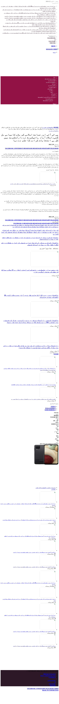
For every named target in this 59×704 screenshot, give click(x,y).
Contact (52, 677)
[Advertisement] (29, 65)
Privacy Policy (49, 674)
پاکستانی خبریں (51, 82)
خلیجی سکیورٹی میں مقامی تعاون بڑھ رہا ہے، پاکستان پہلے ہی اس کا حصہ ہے (33, 399)
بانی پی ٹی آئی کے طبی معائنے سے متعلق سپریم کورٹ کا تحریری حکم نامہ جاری (33, 183)
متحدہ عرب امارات (50, 78)
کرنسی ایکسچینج (48, 100)
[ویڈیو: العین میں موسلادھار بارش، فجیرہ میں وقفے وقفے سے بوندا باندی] (48, 550)
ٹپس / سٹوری (52, 87)
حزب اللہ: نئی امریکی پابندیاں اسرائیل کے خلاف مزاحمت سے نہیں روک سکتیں (29, 33)
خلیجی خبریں (52, 80)
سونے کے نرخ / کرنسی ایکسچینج (47, 97)
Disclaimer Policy (48, 675)
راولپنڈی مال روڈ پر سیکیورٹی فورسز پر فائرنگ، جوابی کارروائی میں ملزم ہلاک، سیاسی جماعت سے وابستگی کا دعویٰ (30, 346)
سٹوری (51, 90)
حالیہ (53, 489)
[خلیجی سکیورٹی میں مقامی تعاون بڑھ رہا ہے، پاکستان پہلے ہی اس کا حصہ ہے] (48, 397)
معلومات (50, 88)
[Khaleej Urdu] (52, 49)
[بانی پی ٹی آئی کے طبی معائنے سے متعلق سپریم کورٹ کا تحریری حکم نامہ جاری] (48, 182)
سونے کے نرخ (49, 98)
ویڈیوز (53, 95)
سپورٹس (53, 93)
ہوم (54, 77)
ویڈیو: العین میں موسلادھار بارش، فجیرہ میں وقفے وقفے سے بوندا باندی (30, 16)
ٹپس (52, 92)
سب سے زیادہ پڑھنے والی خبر (46, 487)
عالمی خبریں (52, 85)
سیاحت (54, 83)
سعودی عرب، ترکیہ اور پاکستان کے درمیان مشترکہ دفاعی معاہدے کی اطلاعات (33, 384)
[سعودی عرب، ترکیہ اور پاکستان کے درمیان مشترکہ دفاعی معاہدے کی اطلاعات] (48, 383)
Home (56, 127)
